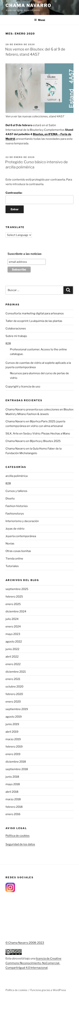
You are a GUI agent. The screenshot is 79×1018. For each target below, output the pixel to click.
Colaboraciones (16, 328)
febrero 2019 (14, 746)
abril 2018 (12, 791)
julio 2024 (12, 619)
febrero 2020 (14, 694)
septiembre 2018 (17, 769)
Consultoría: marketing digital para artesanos (35, 313)
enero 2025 (13, 604)
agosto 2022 (14, 641)
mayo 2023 (13, 634)
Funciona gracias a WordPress (48, 990)
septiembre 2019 (17, 709)
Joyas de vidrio (15, 528)
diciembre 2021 (16, 671)
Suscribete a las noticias (25, 253)
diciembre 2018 (16, 761)
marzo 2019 (13, 739)
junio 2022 (12, 649)
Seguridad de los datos (20, 844)
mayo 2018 (13, 784)
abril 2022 (12, 656)
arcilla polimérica (17, 476)
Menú (41, 19)
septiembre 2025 (17, 589)
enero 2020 (13, 701)
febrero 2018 (14, 806)
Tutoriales (12, 566)
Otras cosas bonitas (18, 551)
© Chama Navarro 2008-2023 (25, 942)
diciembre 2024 (16, 611)
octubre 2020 (14, 686)
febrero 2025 (14, 596)
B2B (8, 343)
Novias (10, 543)
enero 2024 (13, 626)
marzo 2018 (13, 799)
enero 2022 (13, 664)
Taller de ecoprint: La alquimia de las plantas (34, 321)
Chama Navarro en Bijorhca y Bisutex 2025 (33, 441)
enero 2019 (13, 754)
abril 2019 (12, 731)
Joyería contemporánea (21, 536)
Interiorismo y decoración (22, 521)
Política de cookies (18, 835)
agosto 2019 (14, 716)
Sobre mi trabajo (16, 336)
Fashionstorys (15, 513)
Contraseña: (14, 192)
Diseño (10, 498)
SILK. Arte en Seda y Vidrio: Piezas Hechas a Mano (38, 433)
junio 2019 (12, 724)
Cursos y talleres (16, 491)
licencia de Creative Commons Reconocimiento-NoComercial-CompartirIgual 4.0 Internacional (33, 963)
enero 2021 (13, 679)
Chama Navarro (28, 5)
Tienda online (14, 558)
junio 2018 (12, 776)
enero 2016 (13, 814)
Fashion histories (17, 506)
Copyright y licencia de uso (23, 386)
